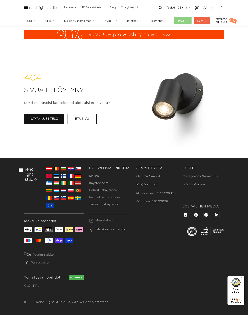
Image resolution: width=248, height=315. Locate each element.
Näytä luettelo (44, 118)
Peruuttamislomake (104, 197)
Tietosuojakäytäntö (104, 204)
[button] (160, 8)
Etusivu (82, 118)
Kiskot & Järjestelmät (77, 20)
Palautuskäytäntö (103, 190)
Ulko (48, 20)
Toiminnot (157, 20)
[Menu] (242, 278)
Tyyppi (108, 20)
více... (168, 35)
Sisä (29, 20)
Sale (200, 20)
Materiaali (131, 20)
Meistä (94, 176)
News (180, 20)
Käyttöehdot (99, 183)
